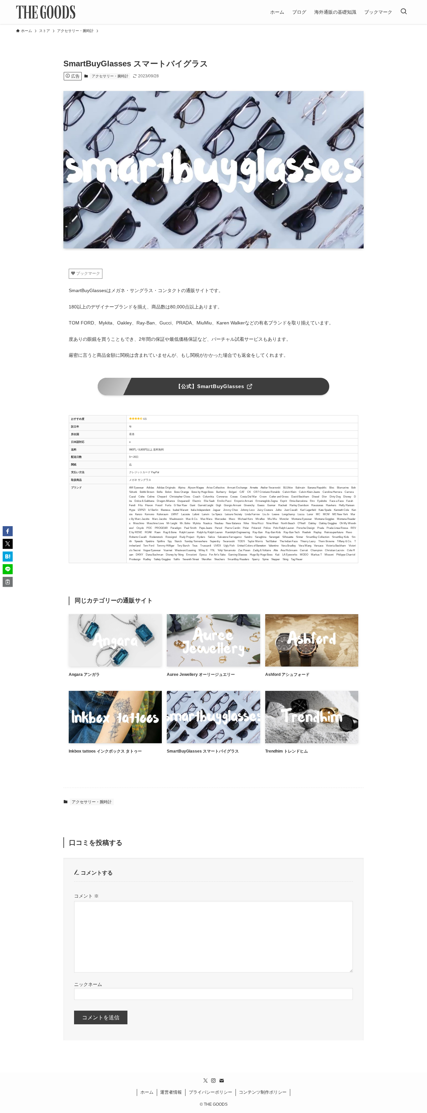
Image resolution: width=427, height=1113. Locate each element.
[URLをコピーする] (8, 582)
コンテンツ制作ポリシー (263, 1092)
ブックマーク (87, 273)
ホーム (146, 1092)
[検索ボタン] (403, 12)
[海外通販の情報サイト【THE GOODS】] (45, 12)
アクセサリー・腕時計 (110, 76)
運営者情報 (171, 1092)
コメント (86, 896)
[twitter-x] (205, 1081)
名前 (213, 984)
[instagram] (213, 1081)
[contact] (222, 1081)
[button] (8, 531)
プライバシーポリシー (210, 1092)
